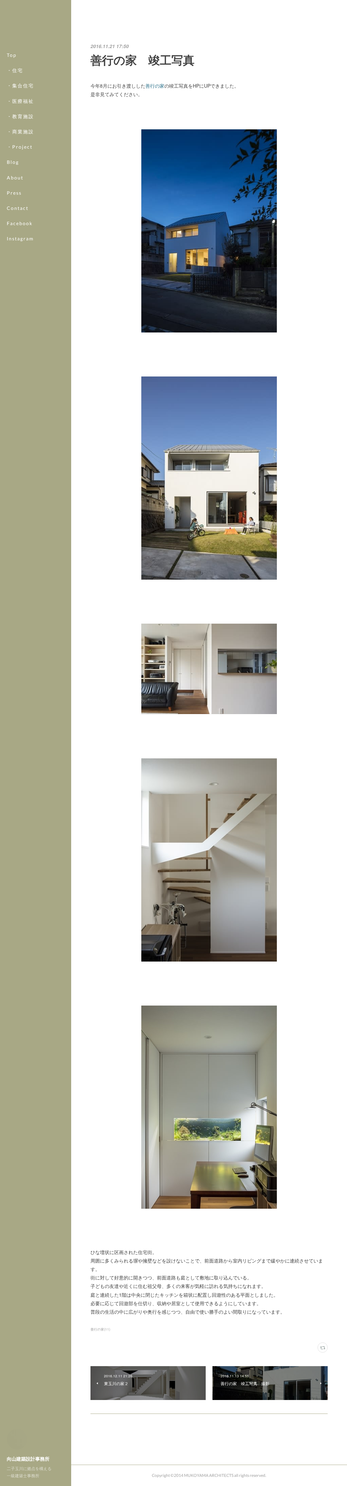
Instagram (20, 238)
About (15, 177)
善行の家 (154, 85)
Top (12, 55)
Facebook (20, 223)
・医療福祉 (20, 101)
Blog (13, 162)
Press (14, 193)
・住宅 (15, 70)
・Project (20, 147)
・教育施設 (20, 116)
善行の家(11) (100, 1329)
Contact (17, 208)
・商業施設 (20, 131)
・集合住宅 (20, 85)
